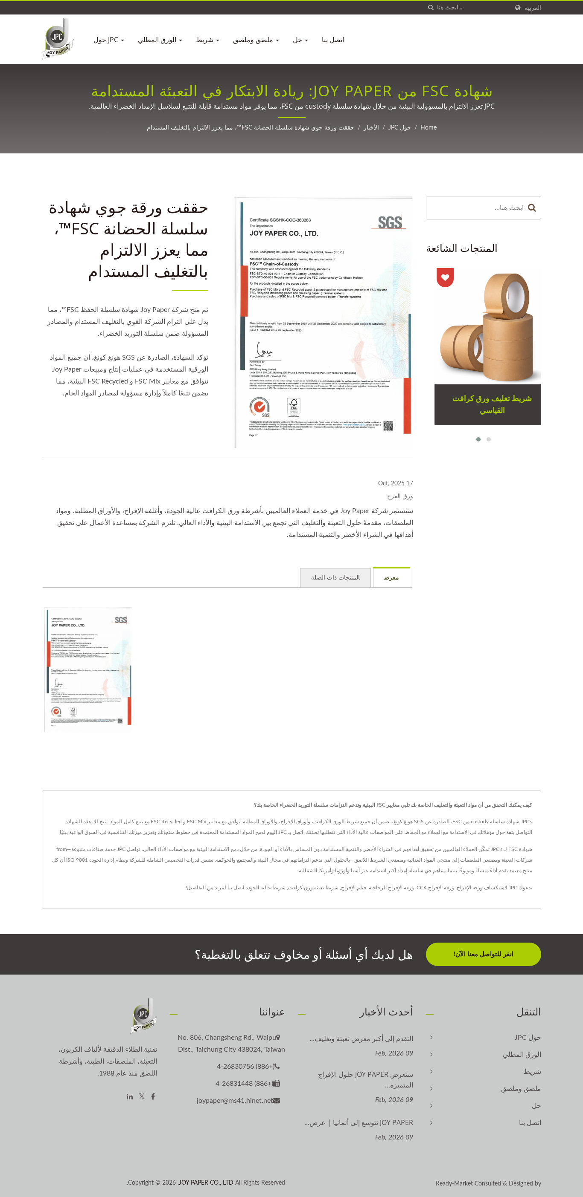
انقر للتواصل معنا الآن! (483, 954)
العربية (533, 8)
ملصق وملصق (254, 39)
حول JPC (106, 39)
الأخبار (371, 128)
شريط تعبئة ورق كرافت (313, 887)
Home (428, 128)
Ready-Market (454, 1184)
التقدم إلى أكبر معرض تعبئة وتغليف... (361, 1038)
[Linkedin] (130, 1097)
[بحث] (430, 8)
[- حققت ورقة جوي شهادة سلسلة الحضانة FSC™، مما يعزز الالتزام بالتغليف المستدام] (88, 669)
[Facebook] (153, 1097)
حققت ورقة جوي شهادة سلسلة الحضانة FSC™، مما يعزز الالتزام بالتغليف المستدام (250, 128)
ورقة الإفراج (470, 887)
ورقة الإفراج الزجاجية (391, 887)
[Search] (532, 207)
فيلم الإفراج (353, 887)
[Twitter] (142, 1097)
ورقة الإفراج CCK (435, 887)
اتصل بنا (333, 39)
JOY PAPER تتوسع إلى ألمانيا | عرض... (358, 1122)
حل (298, 39)
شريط (205, 39)
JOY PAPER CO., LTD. (205, 1183)
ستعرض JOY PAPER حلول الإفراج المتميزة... (365, 1080)
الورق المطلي (158, 39)
